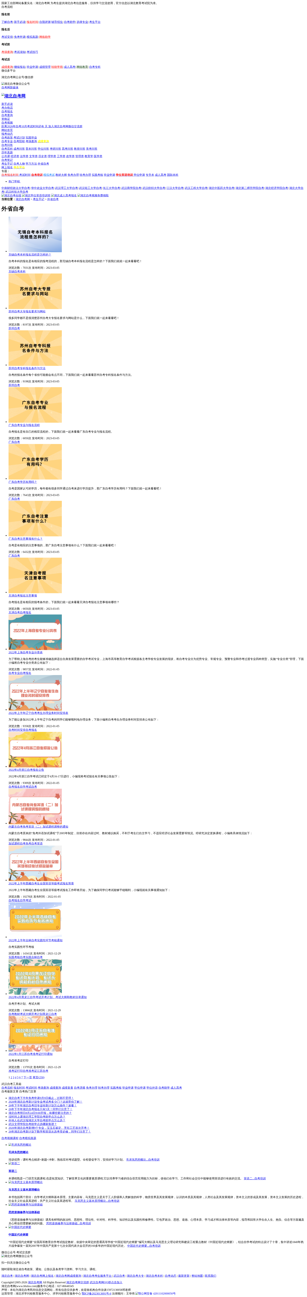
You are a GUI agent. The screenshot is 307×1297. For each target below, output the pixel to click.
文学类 (33, 156)
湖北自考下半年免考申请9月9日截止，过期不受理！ (41, 1098)
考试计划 (19, 137)
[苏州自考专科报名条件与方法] (35, 364)
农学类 (70, 156)
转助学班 (57, 66)
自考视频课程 (9, 1138)
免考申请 (19, 36)
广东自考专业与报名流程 (24, 425)
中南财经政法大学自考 (15, 187)
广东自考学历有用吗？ (23, 481)
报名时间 (32, 21)
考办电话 (7, 107)
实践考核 (97, 174)
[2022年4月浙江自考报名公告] (35, 766)
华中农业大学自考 (42, 187)
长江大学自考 (111, 187)
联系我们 (210, 1275)
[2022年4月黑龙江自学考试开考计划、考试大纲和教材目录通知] (35, 993)
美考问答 (91, 148)
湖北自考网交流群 (77, 1282)
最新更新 (184, 1275)
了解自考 (7, 21)
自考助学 (69, 21)
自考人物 (19, 163)
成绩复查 (67, 1087)
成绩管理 (45, 66)
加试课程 (14, 843)
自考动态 (170, 1275)
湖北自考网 (23, 199)
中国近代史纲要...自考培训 (144, 1245)
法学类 (24, 156)
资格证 (5, 118)
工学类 (61, 156)
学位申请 (139, 174)
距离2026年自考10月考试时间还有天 (24, 126)
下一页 (27, 1077)
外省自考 (43, 163)
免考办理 (73, 174)
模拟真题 (32, 36)
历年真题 (7, 152)
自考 (34, 786)
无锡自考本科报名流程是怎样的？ (30, 254)
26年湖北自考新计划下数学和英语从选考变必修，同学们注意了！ (50, 1131)
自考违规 (79, 1087)
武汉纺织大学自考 (153, 187)
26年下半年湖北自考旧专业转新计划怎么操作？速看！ (43, 1105)
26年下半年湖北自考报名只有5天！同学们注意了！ (40, 1109)
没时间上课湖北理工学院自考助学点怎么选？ (37, 1116)
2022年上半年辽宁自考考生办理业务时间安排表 (38, 712)
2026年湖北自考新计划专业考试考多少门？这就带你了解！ (45, 1101)
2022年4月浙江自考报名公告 (26, 769)
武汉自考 (119, 1275)
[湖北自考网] (13, 96)
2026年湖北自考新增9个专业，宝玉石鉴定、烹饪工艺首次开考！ (49, 1127)
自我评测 (45, 21)
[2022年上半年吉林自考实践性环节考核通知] (35, 936)
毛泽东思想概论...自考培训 (143, 1159)
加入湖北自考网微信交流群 (65, 126)
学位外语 (152, 1087)
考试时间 (25, 174)
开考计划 (37, 1014)
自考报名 (7, 111)
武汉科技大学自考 (17, 191)
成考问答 (19, 148)
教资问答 (79, 148)
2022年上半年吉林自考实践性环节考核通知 (36, 940)
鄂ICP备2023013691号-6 (96, 1293)
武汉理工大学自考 (66, 187)
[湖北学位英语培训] (36, 195)
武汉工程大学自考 (196, 187)
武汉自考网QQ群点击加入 (106, 1282)
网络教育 (82, 66)
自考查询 (7, 115)
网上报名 (7, 167)
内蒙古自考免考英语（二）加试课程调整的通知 (38, 826)
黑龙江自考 (50, 1014)
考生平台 (95, 21)
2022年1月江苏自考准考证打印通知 (31, 1053)
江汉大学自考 (175, 187)
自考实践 (25, 957)
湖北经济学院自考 (276, 187)
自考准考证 (30, 1070)
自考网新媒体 (9, 87)
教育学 (89, 156)
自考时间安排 (17, 729)
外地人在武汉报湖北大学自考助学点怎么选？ (37, 1120)
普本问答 (31, 148)
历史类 (42, 156)
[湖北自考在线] (11, 195)
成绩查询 (7, 66)
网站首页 (7, 130)
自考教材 (14, 1014)
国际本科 (172, 174)
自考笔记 (7, 159)
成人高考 (69, 66)
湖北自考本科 (154, 1275)
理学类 (52, 156)
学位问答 (43, 148)
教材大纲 (61, 174)
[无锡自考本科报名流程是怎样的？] (35, 251)
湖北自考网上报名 (42, 1275)
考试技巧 (32, 51)
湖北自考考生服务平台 (97, 1275)
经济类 (15, 156)
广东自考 (14, 441)
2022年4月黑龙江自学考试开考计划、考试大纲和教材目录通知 (48, 997)
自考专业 (7, 141)
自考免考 (25, 843)
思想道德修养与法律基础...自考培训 (68, 1223)
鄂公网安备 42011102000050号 (157, 1293)
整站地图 (197, 1275)
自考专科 (95, 66)
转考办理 (85, 174)
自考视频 (7, 122)
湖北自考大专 (135, 1275)
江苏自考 (42, 1070)
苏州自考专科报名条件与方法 (27, 368)
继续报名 (19, 66)
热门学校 (14, 181)
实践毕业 (31, 137)
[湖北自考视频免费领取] (93, 195)
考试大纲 (25, 1014)
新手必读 (19, 21)
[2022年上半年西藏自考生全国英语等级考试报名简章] (35, 880)
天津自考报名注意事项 (23, 595)
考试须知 (19, 51)
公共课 (5, 156)
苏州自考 (14, 328)
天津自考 (14, 612)
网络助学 (45, 36)
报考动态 (7, 133)
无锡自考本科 (17, 271)
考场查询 (7, 51)
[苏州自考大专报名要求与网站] (35, 308)
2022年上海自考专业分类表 (26, 652)
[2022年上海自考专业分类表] (35, 649)
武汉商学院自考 (131, 187)
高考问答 (67, 148)
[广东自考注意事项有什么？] (35, 535)
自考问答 (7, 145)
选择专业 (82, 21)
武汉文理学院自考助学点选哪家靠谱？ (33, 1124)
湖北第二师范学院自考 (250, 187)
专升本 (150, 174)
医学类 (98, 156)
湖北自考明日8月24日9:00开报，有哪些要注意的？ (40, 1112)
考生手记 (7, 163)
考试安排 (7, 36)
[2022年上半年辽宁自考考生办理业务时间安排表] (35, 709)
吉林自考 (37, 957)
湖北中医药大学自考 (221, 187)
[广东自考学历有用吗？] (35, 478)
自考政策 (7, 137)
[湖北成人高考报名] (64, 195)
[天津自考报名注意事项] (35, 592)
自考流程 (7, 1087)
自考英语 (37, 843)
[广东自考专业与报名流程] (35, 421)
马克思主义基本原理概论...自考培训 (97, 1200)
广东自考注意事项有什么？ (26, 538)
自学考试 (25, 786)
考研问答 (55, 148)
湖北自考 (7, 1275)
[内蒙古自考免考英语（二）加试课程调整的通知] (35, 823)
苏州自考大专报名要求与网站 (27, 311)
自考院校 (19, 141)
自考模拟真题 (27, 1138)
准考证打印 (16, 1070)
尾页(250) (38, 1077)
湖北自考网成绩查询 (68, 1275)
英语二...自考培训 (255, 1178)
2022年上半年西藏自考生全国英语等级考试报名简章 (41, 883)
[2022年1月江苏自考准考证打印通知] (35, 1050)
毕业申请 (32, 66)
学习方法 (31, 163)
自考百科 (7, 148)
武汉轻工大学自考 (90, 187)
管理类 (79, 156)
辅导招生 (57, 21)
